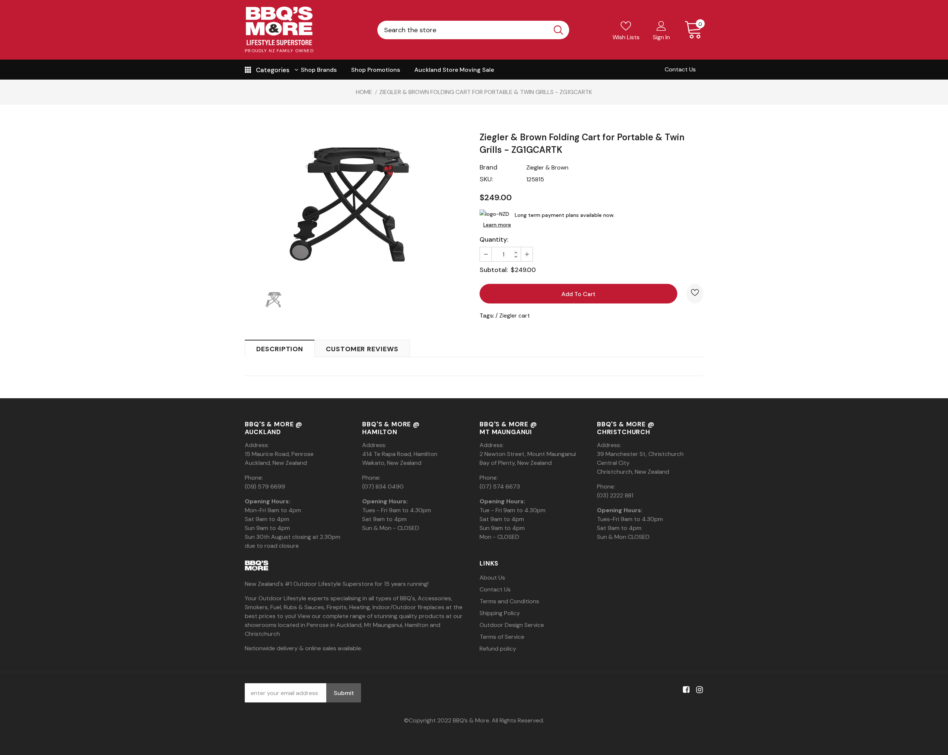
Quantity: (494, 239)
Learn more (497, 224)
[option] (356, 200)
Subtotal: (494, 269)
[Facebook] (685, 690)
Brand (488, 167)
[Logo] (279, 26)
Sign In (661, 37)
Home (364, 92)
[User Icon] (661, 25)
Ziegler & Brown (547, 167)
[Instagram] (698, 690)
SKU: (486, 179)
